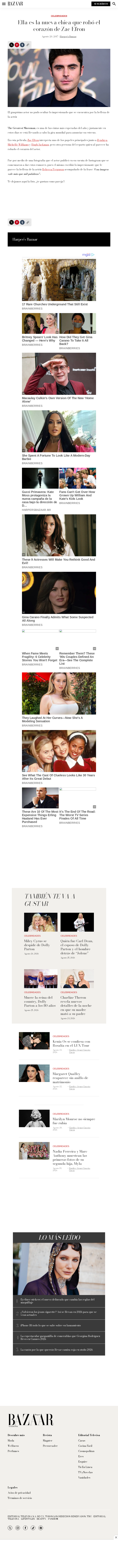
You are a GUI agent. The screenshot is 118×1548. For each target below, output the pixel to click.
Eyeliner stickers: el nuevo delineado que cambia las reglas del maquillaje (57, 1301)
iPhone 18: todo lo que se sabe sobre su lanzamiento (51, 1325)
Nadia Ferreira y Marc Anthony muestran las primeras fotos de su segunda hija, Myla (70, 1157)
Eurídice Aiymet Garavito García (79, 1051)
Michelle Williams (18, 144)
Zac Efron (33, 140)
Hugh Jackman (40, 144)
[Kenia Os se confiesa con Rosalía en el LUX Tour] (34, 1041)
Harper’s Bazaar (68, 36)
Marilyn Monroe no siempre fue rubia (74, 1121)
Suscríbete (101, 4)
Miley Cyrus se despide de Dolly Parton (37, 945)
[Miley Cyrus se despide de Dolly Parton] (40, 922)
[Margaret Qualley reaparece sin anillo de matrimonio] (34, 1073)
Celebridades (59, 16)
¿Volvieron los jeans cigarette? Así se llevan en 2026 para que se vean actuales (59, 1313)
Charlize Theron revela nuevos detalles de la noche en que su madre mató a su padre (76, 1005)
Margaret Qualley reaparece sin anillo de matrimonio (70, 1078)
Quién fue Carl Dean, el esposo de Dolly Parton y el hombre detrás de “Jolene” (77, 947)
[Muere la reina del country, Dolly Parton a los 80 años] (40, 978)
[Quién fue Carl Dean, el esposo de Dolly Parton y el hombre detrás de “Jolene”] (77, 922)
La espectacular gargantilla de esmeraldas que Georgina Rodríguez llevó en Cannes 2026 (60, 1338)
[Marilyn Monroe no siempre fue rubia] (34, 1118)
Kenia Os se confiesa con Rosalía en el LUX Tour (71, 1043)
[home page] (15, 4)
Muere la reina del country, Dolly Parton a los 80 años (40, 1001)
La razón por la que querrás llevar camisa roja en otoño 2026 (57, 1349)
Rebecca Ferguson (53, 169)
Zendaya (102, 140)
